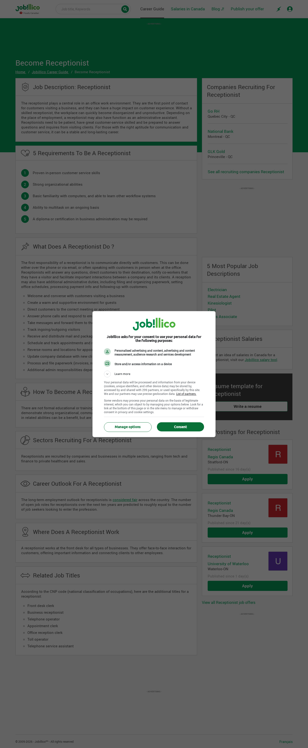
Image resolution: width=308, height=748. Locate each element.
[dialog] (154, 374)
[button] (154, 374)
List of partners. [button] (186, 394)
